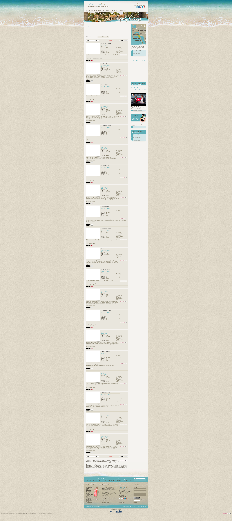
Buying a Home (101, 10)
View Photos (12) (119, 170)
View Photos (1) (118, 440)
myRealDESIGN (133, 506)
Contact (117, 49)
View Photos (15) (119, 295)
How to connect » (122, 502)
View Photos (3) (118, 69)
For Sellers (108, 10)
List (107, 36)
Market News (115, 10)
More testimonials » (106, 502)
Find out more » (88, 502)
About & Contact (123, 10)
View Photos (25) (119, 89)
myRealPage (143, 506)
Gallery (103, 36)
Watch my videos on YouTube (137, 137)
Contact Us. (101, 506)
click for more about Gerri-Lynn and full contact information (118, 480)
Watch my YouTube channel (137, 110)
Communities (94, 10)
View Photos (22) (119, 233)
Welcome (88, 10)
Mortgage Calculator (119, 51)
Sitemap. (105, 506)
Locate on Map (118, 50)
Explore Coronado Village (137, 50)
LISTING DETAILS (119, 47)
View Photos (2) (118, 151)
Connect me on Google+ (137, 140)
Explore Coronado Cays (136, 53)
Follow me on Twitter (136, 135)
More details (111, 77)
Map (99, 36)
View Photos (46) (119, 48)
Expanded (94, 36)
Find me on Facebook (136, 134)
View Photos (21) (119, 274)
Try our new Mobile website (137, 126)
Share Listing (118, 52)
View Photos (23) (119, 336)
